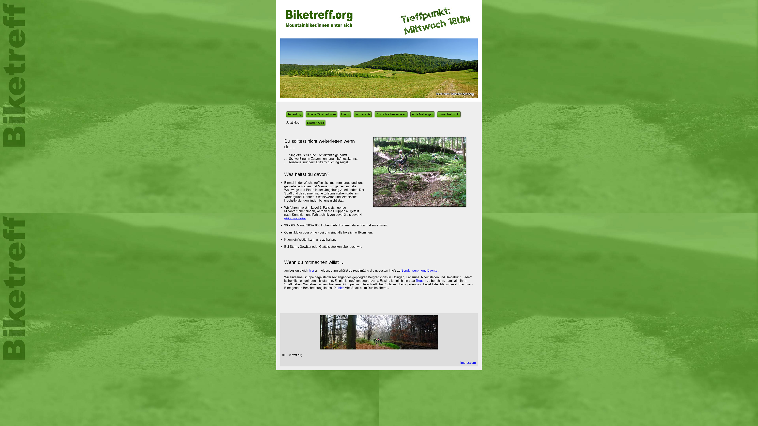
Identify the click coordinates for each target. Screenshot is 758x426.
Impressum (468, 362)
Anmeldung (294, 114)
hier (311, 270)
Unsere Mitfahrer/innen (321, 114)
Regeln (421, 280)
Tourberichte (363, 114)
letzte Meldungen (422, 114)
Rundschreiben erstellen (391, 114)
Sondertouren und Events (419, 270)
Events (345, 114)
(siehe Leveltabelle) (295, 218)
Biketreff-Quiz (315, 122)
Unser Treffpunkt (448, 114)
